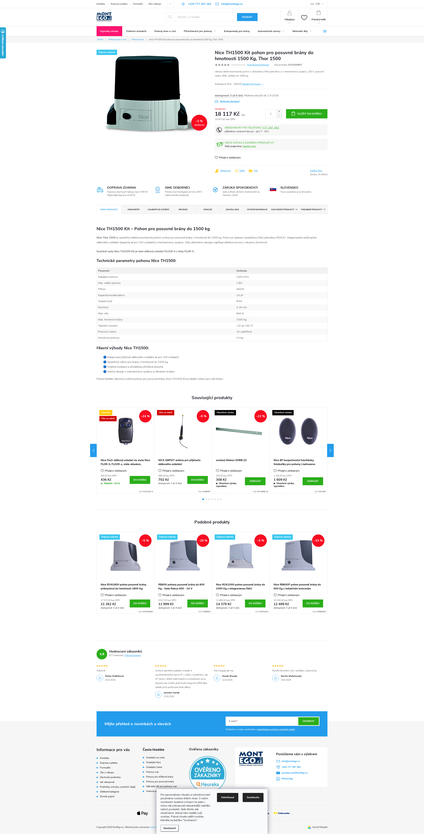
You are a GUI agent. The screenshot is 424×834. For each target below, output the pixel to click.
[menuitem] (109, 31)
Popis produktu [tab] (109, 209)
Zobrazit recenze (133, 655)
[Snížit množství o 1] (279, 116)
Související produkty (282, 209)
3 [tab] (209, 499)
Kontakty (101, 3)
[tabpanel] (125, 450)
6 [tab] (218, 499)
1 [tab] (203, 499)
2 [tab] (206, 499)
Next (330, 450)
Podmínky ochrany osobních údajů (117, 786)
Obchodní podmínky (110, 777)
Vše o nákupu (154, 3)
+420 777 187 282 (291, 767)
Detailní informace (251, 84)
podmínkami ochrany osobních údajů (276, 729)
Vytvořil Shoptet (319, 827)
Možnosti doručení (229, 101)
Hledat (247, 17)
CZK (318, 3)
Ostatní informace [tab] (257, 209)
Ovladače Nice (153, 762)
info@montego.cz (290, 761)
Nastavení (169, 828)
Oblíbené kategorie (109, 791)
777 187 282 (270, 128)
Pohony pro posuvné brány (160, 781)
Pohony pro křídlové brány (160, 777)
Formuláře (138, 3)
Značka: (316, 170)
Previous (93, 450)
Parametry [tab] (134, 209)
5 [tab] (215, 499)
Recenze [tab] (183, 209)
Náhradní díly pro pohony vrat (161, 786)
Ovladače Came (154, 767)
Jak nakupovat (107, 782)
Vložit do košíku (309, 114)
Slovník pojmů (107, 796)
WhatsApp (287, 778)
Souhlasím (253, 797)
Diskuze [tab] (208, 209)
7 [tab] (221, 499)
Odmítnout (227, 797)
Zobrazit (255, 481)
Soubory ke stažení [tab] (158, 209)
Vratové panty (153, 791)
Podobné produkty (311, 209)
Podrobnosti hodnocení (258, 65)
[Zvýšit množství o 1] (279, 111)
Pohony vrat (152, 772)
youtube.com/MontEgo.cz (294, 772)
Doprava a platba (119, 3)
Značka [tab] (232, 209)
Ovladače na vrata (155, 757)
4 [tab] (212, 499)
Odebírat (309, 721)
